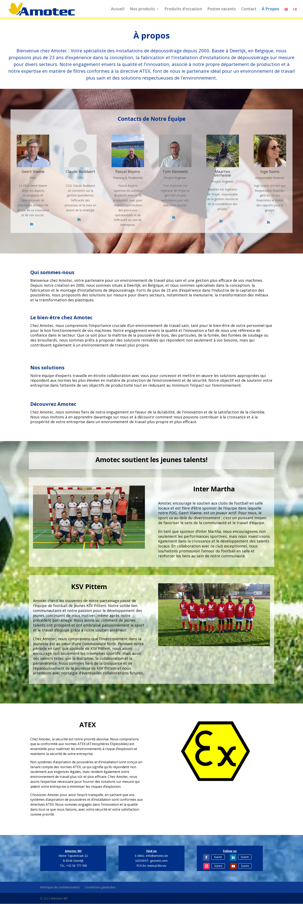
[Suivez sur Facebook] (206, 857)
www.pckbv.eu (156, 866)
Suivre (218, 857)
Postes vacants (221, 9)
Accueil (117, 9)
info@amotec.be (157, 856)
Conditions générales (100, 887)
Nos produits (142, 9)
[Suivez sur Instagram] (206, 866)
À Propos (270, 9)
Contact (248, 9)
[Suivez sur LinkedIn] (233, 857)
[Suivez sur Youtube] (233, 866)
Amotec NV (59, 898)
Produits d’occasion (183, 9)
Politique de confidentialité (59, 887)
